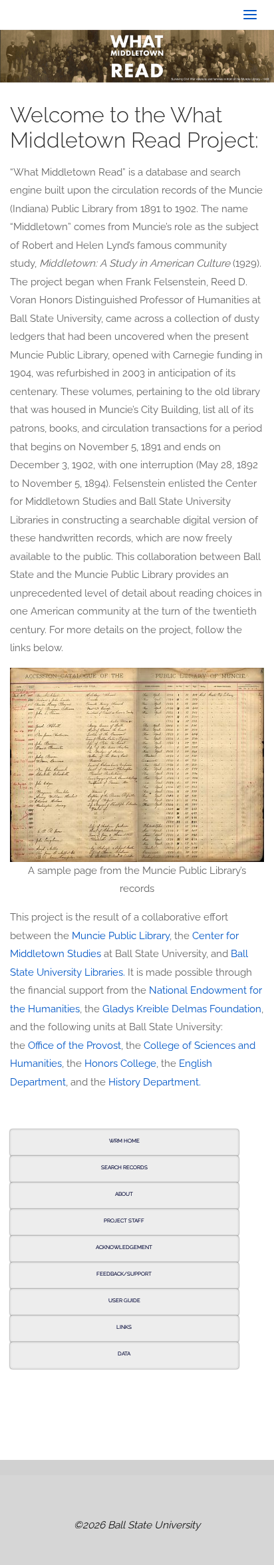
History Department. (154, 1082)
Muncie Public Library (121, 936)
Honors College (120, 1063)
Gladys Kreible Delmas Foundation (181, 1009)
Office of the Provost (74, 1046)
